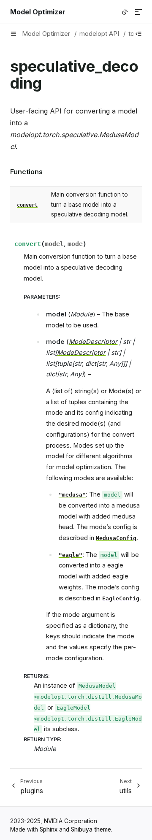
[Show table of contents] (138, 33)
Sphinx (48, 829)
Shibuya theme (91, 829)
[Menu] (138, 12)
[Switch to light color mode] (125, 12)
